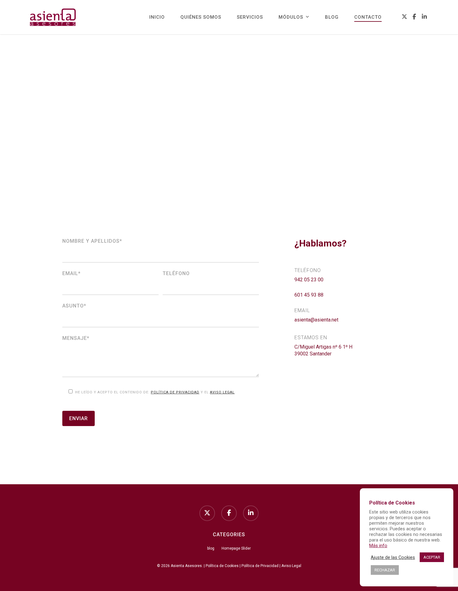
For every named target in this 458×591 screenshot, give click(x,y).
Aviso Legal (222, 392)
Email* (71, 273)
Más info (378, 545)
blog (210, 548)
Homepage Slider (236, 548)
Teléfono (176, 273)
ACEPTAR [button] (431, 557)
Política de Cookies (222, 566)
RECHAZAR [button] (385, 570)
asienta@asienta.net (316, 320)
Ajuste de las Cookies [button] (393, 557)
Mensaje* (75, 338)
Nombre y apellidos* (92, 241)
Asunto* (74, 306)
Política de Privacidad (260, 566)
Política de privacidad (175, 392)
